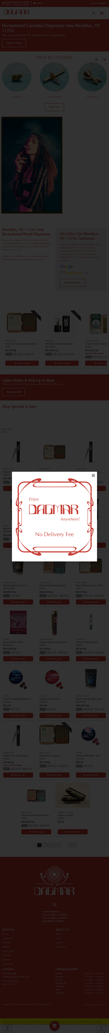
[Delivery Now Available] (54, 516)
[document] (54, 516)
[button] (93, 475)
